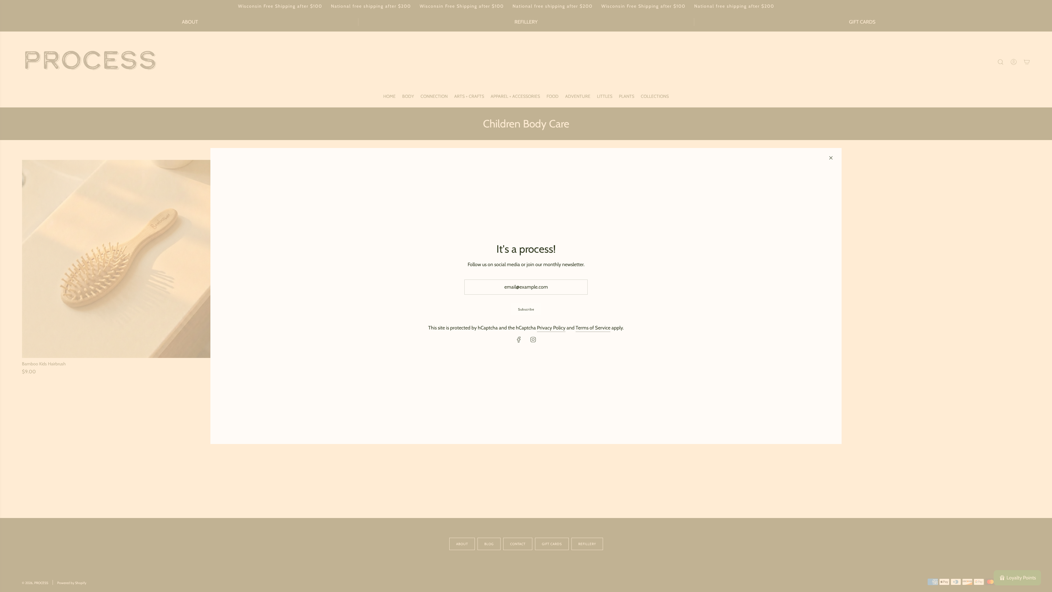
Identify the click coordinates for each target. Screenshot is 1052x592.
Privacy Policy (551, 328)
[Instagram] (533, 339)
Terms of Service (593, 328)
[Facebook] (518, 339)
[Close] (830, 157)
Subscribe (526, 309)
